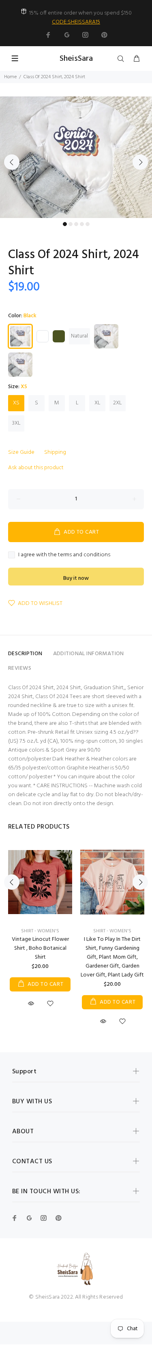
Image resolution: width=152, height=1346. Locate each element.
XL (97, 403)
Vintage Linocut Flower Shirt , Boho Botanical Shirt (40, 948)
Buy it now (76, 578)
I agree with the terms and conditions (64, 555)
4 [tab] (82, 224)
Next (140, 162)
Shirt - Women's (40, 931)
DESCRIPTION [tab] (25, 653)
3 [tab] (76, 224)
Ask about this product (36, 467)
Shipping (55, 452)
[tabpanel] (76, 157)
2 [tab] (71, 224)
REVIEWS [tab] (19, 668)
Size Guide (21, 452)
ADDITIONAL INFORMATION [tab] (88, 653)
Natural (79, 336)
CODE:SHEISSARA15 (76, 22)
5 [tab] (88, 224)
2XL (117, 403)
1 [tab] (65, 224)
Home (10, 77)
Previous (11, 162)
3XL (16, 423)
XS (16, 403)
